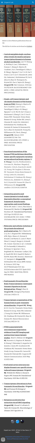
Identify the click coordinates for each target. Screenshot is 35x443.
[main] (17, 43)
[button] (2, 2)
